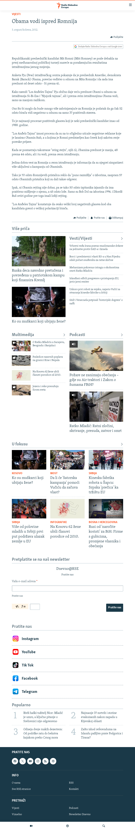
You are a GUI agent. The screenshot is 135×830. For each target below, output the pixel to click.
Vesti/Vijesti (80, 238)
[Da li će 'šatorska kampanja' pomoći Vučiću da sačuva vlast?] (67, 460)
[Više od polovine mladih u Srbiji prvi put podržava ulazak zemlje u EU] (29, 508)
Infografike (58, 522)
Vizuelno (17, 814)
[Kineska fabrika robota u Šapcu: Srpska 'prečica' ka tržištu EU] (106, 460)
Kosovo (17, 473)
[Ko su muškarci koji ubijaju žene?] (39, 302)
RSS (71, 783)
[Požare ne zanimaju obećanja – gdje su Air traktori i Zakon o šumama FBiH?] (96, 356)
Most (54, 473)
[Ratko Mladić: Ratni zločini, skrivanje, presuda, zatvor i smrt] (96, 407)
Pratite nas (114, 607)
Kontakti (74, 789)
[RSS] (45, 761)
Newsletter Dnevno (80, 814)
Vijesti (16, 14)
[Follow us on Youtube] (30, 761)
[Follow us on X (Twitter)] (22, 761)
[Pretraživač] (104, 826)
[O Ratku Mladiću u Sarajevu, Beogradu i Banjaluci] (21, 346)
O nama (16, 783)
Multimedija (23, 335)
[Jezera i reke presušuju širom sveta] (21, 390)
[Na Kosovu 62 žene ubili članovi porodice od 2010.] (21, 375)
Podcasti (77, 335)
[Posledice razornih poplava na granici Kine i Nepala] (21, 360)
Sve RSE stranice (21, 789)
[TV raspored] (53, 761)
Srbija (93, 473)
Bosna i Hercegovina (103, 522)
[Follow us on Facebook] (15, 761)
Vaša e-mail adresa (24, 581)
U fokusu (20, 444)
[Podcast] (67, 826)
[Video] (31, 826)
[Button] (116, 37)
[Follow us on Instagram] (38, 761)
